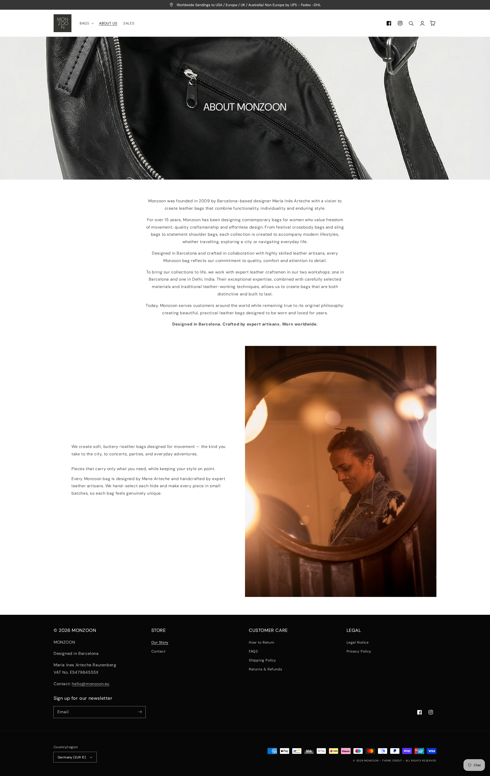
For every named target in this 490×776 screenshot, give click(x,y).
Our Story (159, 642)
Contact (158, 651)
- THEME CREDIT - (393, 760)
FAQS (253, 651)
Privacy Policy (359, 651)
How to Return (261, 642)
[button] (86, 23)
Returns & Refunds (265, 669)
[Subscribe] (139, 712)
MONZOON (371, 760)
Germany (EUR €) (72, 757)
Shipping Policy (262, 660)
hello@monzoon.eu (90, 683)
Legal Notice (358, 642)
